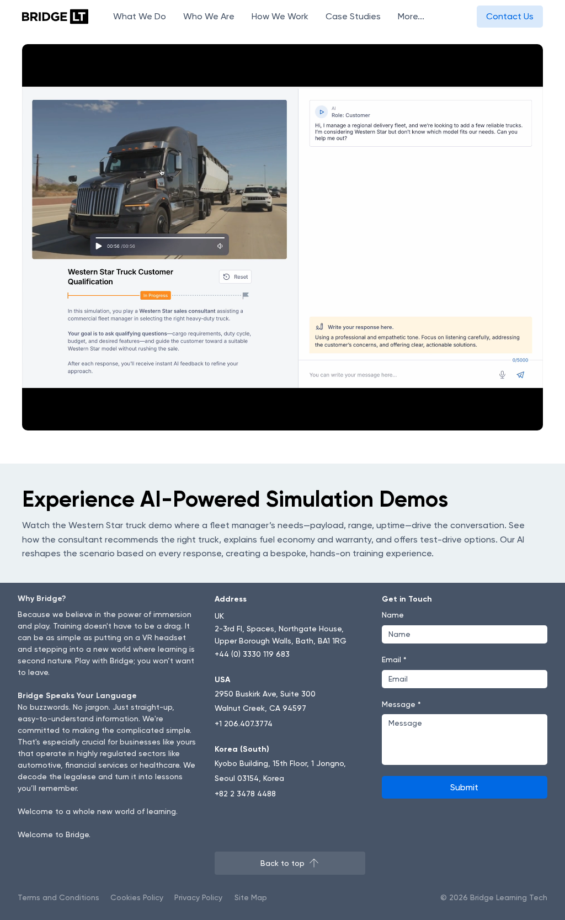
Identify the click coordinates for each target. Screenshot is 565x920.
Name (393, 614)
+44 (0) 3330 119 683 (252, 654)
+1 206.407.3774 (244, 723)
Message (401, 704)
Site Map (250, 897)
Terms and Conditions (58, 897)
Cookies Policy (136, 897)
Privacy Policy (198, 897)
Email (394, 659)
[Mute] (55, 415)
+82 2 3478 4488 (245, 793)
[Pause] (36, 415)
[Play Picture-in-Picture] (509, 415)
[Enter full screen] (528, 415)
